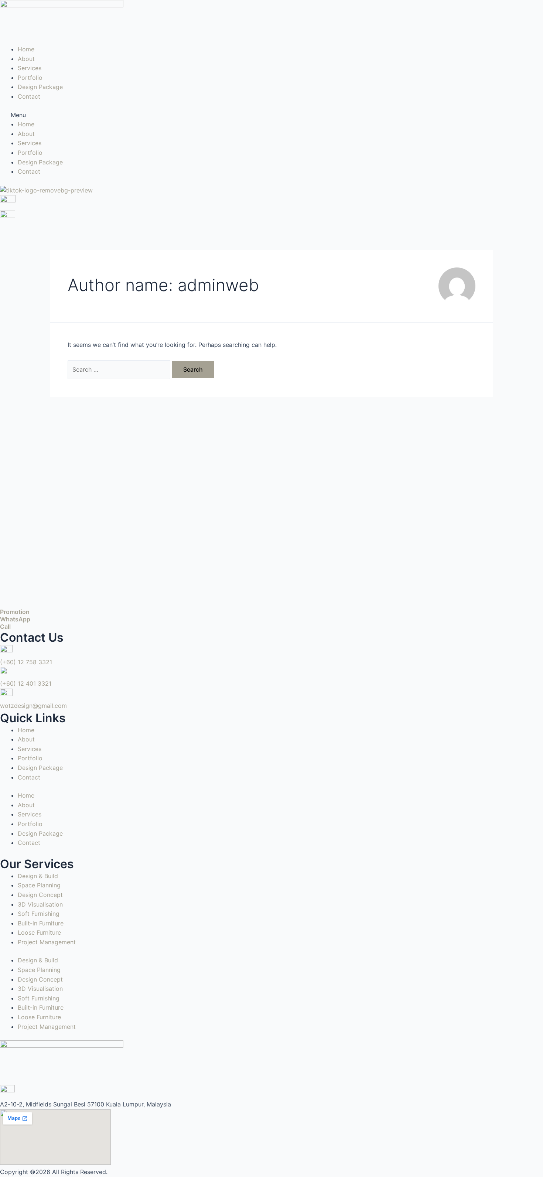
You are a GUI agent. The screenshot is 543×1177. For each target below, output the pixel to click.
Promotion (15, 611)
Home (26, 49)
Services (29, 68)
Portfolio (30, 77)
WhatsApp (15, 619)
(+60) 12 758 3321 (26, 662)
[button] (271, 115)
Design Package (40, 87)
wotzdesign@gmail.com (33, 705)
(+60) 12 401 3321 (25, 683)
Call (5, 626)
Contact (29, 96)
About (26, 58)
